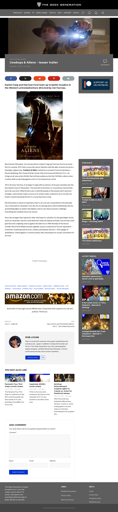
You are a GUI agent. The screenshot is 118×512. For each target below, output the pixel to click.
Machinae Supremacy (68, 491)
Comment (13, 432)
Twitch (52, 13)
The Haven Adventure (92, 241)
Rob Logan (18, 389)
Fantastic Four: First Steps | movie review (14, 385)
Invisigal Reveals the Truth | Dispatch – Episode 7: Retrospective (93, 333)
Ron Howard (38, 289)
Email (32, 461)
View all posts (32, 357)
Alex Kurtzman (10, 286)
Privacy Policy (66, 495)
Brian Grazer (22, 286)
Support (67, 13)
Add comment (105, 65)
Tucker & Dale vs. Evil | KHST (92, 201)
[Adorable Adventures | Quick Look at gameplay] (96, 267)
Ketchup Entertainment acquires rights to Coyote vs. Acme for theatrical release (63, 388)
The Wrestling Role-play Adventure (92, 179)
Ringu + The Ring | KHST (92, 221)
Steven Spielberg (63, 289)
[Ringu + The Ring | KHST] (96, 214)
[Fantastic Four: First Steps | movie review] (15, 378)
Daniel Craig (47, 286)
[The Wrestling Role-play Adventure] (96, 171)
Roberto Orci (27, 289)
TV (33, 13)
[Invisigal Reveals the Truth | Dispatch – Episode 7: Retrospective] (96, 322)
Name (11, 461)
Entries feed (93, 495)
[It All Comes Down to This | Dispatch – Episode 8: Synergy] (96, 293)
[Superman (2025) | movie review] (39, 378)
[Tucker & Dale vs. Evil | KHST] (96, 192)
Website (52, 461)
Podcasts (17, 13)
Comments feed (95, 498)
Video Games (41, 13)
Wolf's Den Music (67, 500)
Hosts (76, 13)
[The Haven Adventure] (96, 233)
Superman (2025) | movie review (37, 385)
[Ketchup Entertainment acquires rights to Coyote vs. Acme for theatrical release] (64, 378)
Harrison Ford (58, 286)
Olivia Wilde (16, 289)
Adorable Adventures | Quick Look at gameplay (92, 277)
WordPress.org (94, 502)
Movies (27, 13)
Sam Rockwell (50, 289)
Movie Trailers (15, 59)
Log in (91, 491)
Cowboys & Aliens (34, 286)
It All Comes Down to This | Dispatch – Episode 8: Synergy (94, 305)
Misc (60, 13)
